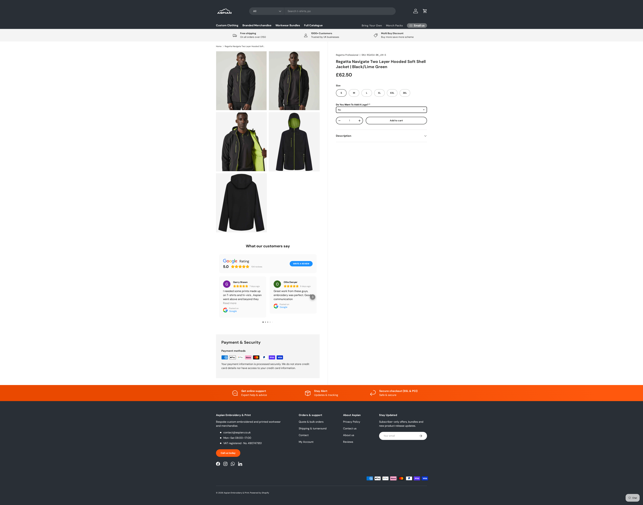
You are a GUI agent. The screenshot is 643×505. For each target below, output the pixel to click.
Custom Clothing (227, 25)
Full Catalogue (313, 25)
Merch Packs (394, 25)
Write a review (301, 263)
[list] (269, 142)
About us (348, 435)
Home (219, 46)
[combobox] (322, 11)
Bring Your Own (372, 25)
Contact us (349, 428)
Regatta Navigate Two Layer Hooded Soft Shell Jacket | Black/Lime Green (245, 46)
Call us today (228, 452)
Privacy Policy (351, 422)
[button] (425, 11)
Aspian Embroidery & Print (236, 492)
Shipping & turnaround (313, 428)
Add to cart (396, 120)
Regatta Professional (347, 54)
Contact (304, 435)
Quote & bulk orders (311, 422)
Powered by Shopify (259, 492)
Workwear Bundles (287, 25)
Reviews (348, 442)
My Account (306, 442)
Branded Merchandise (256, 25)
